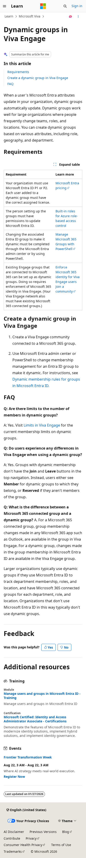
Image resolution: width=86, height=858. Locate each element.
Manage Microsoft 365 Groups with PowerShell (65, 241)
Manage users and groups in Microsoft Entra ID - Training (42, 696)
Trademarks (13, 851)
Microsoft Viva (29, 16)
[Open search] (65, 6)
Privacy (31, 838)
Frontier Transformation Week (28, 757)
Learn (9, 16)
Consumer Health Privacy (23, 845)
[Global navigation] (4, 6)
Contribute (12, 838)
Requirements (18, 72)
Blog (65, 831)
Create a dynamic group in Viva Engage (37, 78)
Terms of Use (61, 845)
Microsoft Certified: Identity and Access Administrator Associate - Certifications (35, 719)
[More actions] (78, 16)
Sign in (77, 6)
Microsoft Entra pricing (67, 185)
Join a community (64, 289)
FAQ (10, 84)
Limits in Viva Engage (42, 425)
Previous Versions (43, 831)
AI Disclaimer (14, 831)
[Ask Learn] (70, 16)
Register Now (14, 776)
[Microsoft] (43, 6)
